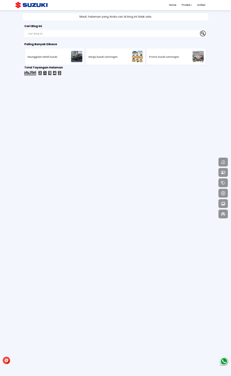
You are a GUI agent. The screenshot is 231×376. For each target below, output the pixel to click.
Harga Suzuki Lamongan (103, 57)
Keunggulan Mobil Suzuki (42, 57)
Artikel (201, 5)
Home (172, 5)
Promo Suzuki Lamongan (164, 57)
